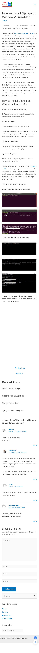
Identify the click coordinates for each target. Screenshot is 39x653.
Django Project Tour (10, 403)
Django (4, 20)
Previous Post (20, 368)
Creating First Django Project (14, 396)
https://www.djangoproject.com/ (23, 33)
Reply (35, 445)
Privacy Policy (7, 618)
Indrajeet (12, 450)
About (4, 609)
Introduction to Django (11, 388)
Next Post (19, 373)
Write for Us (6, 615)
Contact (5, 612)
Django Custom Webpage (13, 410)
